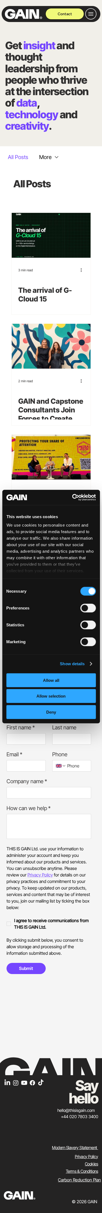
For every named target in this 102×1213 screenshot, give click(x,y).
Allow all (51, 680)
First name (21, 727)
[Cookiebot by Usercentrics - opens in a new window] (73, 497)
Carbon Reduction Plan (79, 1180)
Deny (51, 712)
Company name (27, 781)
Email (14, 754)
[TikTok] (40, 1082)
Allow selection (51, 696)
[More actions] (83, 270)
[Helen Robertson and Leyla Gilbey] (51, 346)
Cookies (91, 1164)
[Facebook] (32, 1082)
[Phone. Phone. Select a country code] (61, 766)
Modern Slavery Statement (75, 1147)
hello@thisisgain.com (76, 1110)
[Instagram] (15, 1082)
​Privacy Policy (86, 1156)
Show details (72, 663)
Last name (64, 727)
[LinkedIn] (7, 1082)
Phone (59, 754)
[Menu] (91, 14)
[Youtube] (24, 1082)
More (45, 157)
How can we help (29, 808)
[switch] (88, 608)
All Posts (18, 157)
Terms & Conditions (82, 1171)
